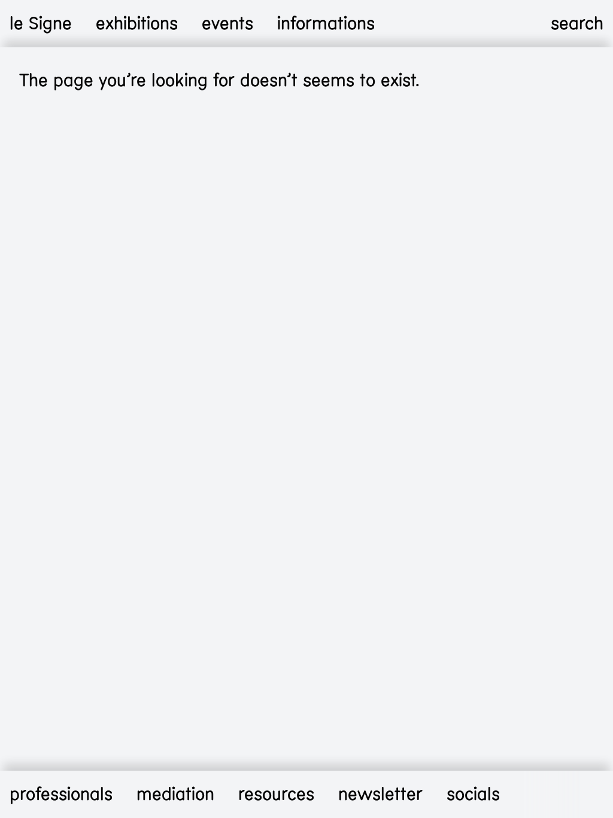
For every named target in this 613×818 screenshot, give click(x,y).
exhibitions (137, 23)
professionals (61, 794)
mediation (175, 794)
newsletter (380, 794)
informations (326, 23)
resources (276, 794)
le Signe (41, 23)
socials (473, 794)
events (227, 23)
